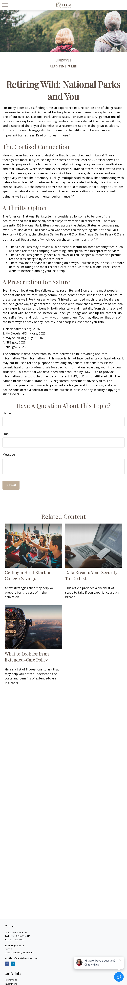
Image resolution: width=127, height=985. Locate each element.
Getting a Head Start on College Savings (28, 575)
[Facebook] (7, 964)
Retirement (11, 979)
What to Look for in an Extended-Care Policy (27, 657)
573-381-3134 (19, 932)
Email (6, 434)
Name (6, 413)
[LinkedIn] (13, 964)
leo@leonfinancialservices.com (21, 958)
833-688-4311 (23, 936)
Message (8, 454)
